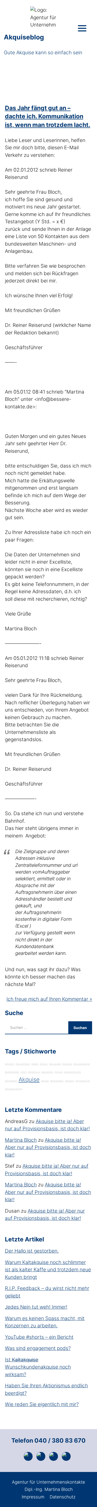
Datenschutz (63, 1496)
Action (23, 1072)
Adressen (69, 1080)
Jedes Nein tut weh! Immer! (36, 1307)
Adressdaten (11, 1080)
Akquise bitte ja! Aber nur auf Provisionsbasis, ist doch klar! (48, 1147)
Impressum (33, 1496)
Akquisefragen (23, 1064)
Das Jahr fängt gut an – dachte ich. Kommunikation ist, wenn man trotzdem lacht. (47, 116)
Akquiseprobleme (13, 1088)
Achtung (59, 1072)
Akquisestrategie (81, 1064)
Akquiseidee (47, 1072)
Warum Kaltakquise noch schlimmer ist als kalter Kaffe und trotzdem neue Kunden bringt (48, 1269)
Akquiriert (9, 1064)
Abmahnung (34, 1072)
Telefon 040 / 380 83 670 (48, 1440)
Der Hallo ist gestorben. (32, 1251)
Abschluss (67, 1064)
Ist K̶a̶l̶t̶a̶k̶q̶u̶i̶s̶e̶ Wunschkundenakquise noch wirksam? (38, 1367)
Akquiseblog (24, 37)
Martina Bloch (21, 1140)
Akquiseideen (57, 1080)
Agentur (44, 1064)
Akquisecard (55, 1064)
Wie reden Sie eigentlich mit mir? (42, 1404)
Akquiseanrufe (83, 1080)
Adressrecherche (72, 1072)
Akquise (29, 1079)
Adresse (45, 1080)
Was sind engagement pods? (38, 1348)
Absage (35, 1064)
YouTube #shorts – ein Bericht (39, 1337)
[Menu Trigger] (82, 28)
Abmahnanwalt (12, 1072)
